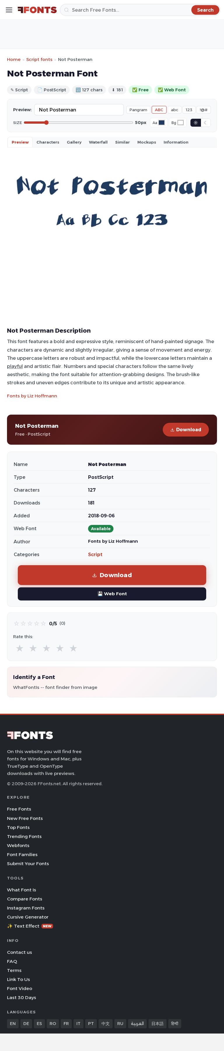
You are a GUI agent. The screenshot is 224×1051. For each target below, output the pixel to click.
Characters (47, 142)
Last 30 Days (21, 997)
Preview (20, 142)
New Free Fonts (25, 818)
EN (13, 1023)
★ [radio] (19, 648)
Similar (122, 142)
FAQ (12, 961)
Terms (14, 970)
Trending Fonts (24, 836)
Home (14, 59)
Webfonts (18, 845)
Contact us (19, 952)
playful (15, 366)
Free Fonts (19, 809)
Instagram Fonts (26, 908)
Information (176, 142)
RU (120, 1023)
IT (78, 1023)
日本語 (157, 1023)
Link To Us (18, 979)
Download (188, 429)
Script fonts (39, 59)
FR (66, 1023)
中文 (106, 1023)
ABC (159, 109)
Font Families (22, 854)
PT (91, 1023)
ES (39, 1023)
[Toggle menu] (9, 10)
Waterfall (98, 142)
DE (26, 1023)
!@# (204, 109)
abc (174, 109)
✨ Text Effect (29, 926)
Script (95, 554)
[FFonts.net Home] (37, 9)
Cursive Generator (27, 917)
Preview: (22, 109)
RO (53, 1023)
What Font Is (21, 890)
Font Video (19, 988)
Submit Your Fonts (28, 863)
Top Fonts (18, 827)
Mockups (146, 142)
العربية (137, 1023)
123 (189, 109)
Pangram (138, 109)
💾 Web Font (112, 593)
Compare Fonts (24, 899)
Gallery (74, 142)
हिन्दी (174, 1023)
